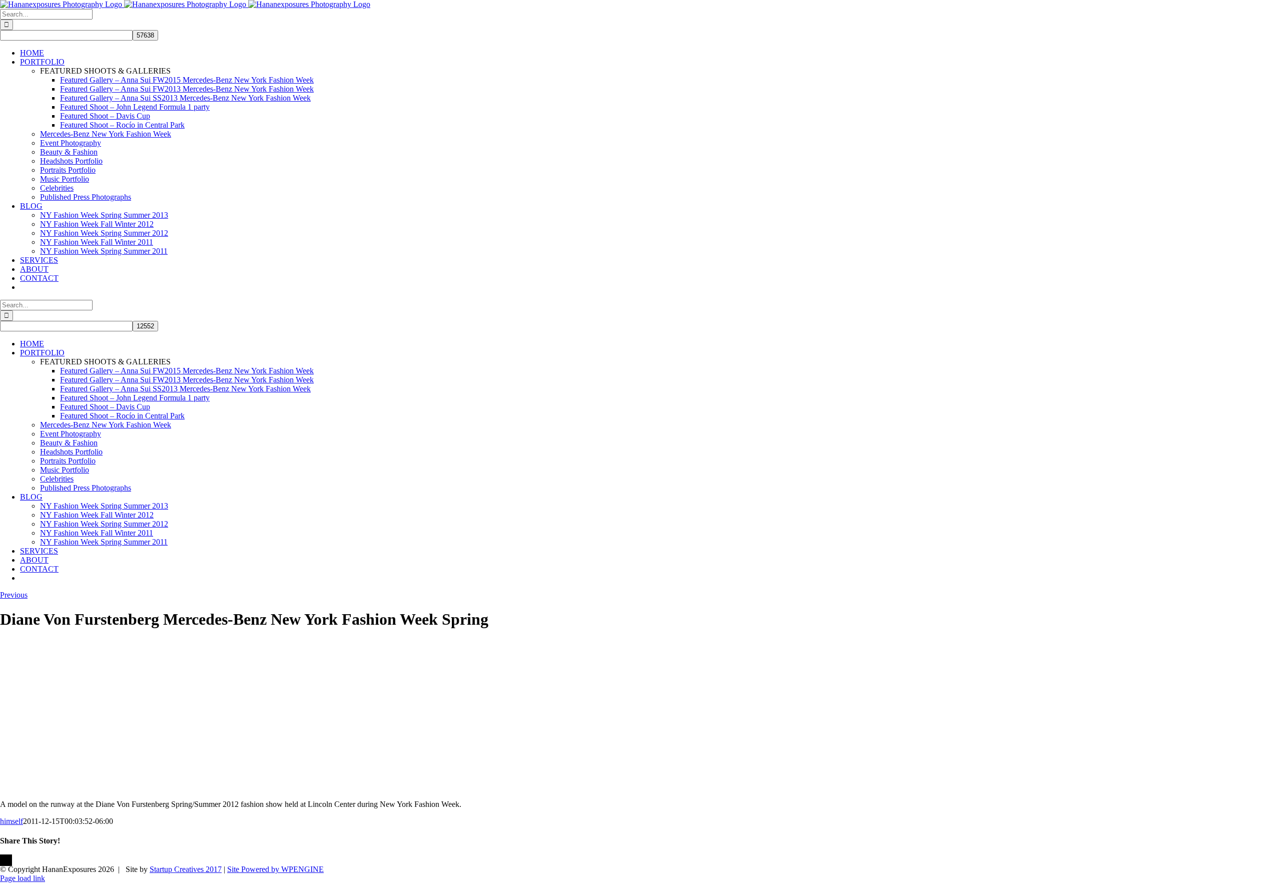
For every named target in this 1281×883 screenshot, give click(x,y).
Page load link (22, 878)
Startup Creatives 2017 (186, 869)
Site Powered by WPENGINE (275, 869)
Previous (14, 595)
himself (11, 821)
